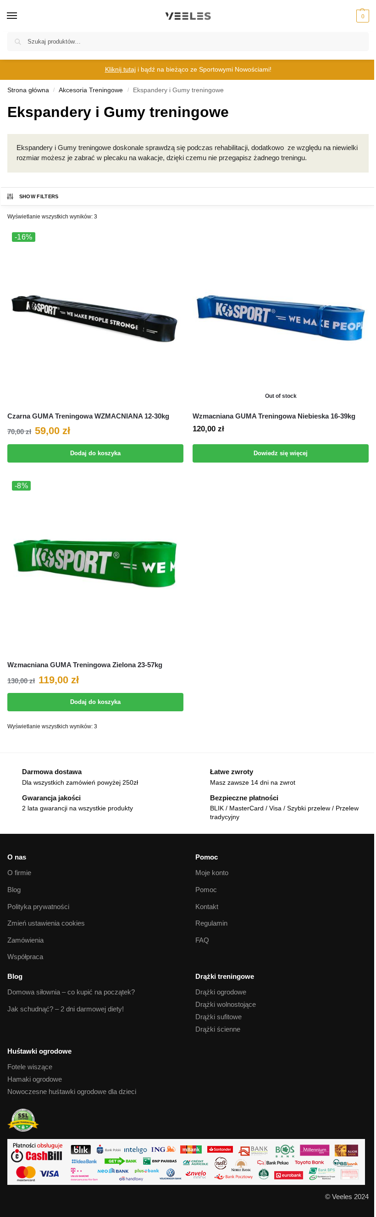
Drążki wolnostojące (225, 1004)
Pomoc (206, 889)
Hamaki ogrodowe (34, 1079)
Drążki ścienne (217, 1029)
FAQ (202, 940)
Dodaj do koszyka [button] (95, 453)
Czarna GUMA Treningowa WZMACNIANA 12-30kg (88, 416)
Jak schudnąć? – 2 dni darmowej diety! (65, 1009)
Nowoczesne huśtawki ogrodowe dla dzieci (71, 1091)
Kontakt (206, 906)
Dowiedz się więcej (281, 453)
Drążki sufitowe (218, 1017)
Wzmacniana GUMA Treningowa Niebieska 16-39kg (274, 416)
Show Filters (39, 196)
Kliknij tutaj (120, 69)
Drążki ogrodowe (220, 992)
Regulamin (211, 923)
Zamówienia (25, 940)
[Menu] (20, 16)
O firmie (19, 872)
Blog (14, 889)
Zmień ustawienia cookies (46, 923)
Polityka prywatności (38, 906)
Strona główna (28, 90)
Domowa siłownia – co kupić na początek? (71, 992)
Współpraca (25, 956)
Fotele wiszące (29, 1067)
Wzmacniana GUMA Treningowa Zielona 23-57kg (84, 665)
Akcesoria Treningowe (91, 90)
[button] (361, 16)
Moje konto (211, 872)
